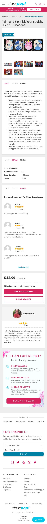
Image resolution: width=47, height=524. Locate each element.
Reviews (23, 83)
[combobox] (23, 445)
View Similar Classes (23, 291)
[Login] (44, 4)
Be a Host (6, 478)
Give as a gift (24, 299)
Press (26, 487)
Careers (27, 481)
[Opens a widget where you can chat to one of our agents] (38, 520)
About (7, 83)
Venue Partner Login (32, 492)
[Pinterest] (34, 462)
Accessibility (9, 504)
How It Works (8, 484)
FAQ (25, 495)
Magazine (6, 490)
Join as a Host (29, 484)
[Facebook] (18, 462)
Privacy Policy (37, 504)
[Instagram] (12, 462)
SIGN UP (23, 454)
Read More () (23, 267)
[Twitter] (29, 462)
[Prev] (7, 45)
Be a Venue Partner (10, 481)
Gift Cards (7, 487)
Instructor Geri (28, 314)
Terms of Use (23, 504)
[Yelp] (23, 462)
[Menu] (3, 4)
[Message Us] (40, 4)
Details (15, 83)
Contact (27, 478)
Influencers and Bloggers (34, 490)
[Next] (40, 45)
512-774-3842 (30, 513)
